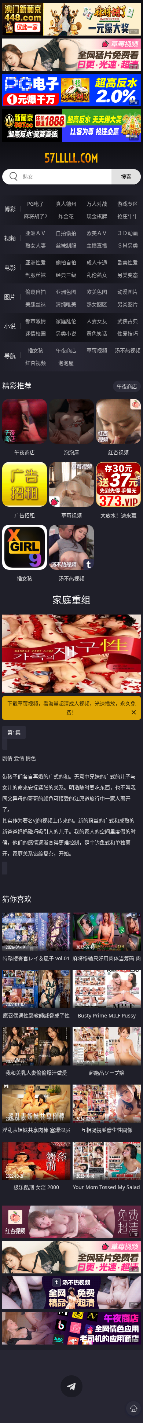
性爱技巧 (127, 333)
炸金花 (66, 216)
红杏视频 (35, 362)
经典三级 (66, 274)
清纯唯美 (66, 304)
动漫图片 (127, 291)
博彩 (10, 209)
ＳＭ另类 (127, 245)
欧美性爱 (127, 262)
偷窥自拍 (35, 291)
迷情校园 (35, 333)
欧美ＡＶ (97, 233)
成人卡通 (97, 262)
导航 (10, 356)
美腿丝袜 (35, 304)
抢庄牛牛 (127, 216)
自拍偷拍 (66, 233)
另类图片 (127, 304)
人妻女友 (97, 321)
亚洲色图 (66, 291)
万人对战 (97, 203)
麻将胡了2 (35, 216)
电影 (10, 268)
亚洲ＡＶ (35, 233)
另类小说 (66, 333)
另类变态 (127, 274)
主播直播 (97, 245)
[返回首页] (133, 1408)
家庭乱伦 (66, 321)
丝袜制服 (66, 245)
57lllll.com (71, 158)
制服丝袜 (35, 274)
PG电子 (35, 203)
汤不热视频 (127, 350)
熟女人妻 (35, 245)
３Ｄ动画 (127, 233)
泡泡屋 (66, 362)
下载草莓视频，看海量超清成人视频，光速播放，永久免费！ (71, 708)
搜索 (126, 176)
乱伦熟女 (97, 274)
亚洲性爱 (35, 262)
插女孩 (35, 350)
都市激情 (35, 321)
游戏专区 (127, 203)
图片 (10, 297)
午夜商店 (66, 350)
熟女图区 (97, 304)
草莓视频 (97, 350)
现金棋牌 (97, 216)
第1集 (14, 732)
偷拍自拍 (66, 262)
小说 (10, 326)
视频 (10, 238)
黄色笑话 (97, 333)
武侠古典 (127, 321)
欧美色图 (97, 291)
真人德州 (66, 203)
